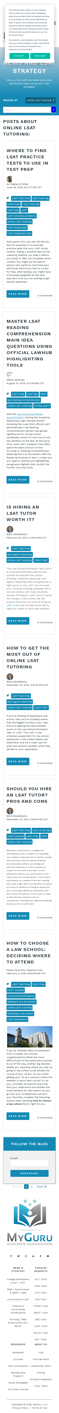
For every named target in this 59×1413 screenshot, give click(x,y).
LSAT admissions (17, 1019)
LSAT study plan (17, 227)
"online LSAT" (42, 405)
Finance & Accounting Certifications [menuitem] (18, 1309)
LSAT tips (13, 210)
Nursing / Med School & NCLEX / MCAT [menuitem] (18, 1323)
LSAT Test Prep (21, 198)
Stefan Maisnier (16, 379)
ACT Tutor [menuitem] (41, 1279)
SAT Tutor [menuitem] (41, 1339)
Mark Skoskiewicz (17, 534)
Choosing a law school (20, 1013)
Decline (40, 56)
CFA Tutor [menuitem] (41, 1292)
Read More (18, 293)
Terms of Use (39, 1407)
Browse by (10, 100)
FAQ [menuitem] (41, 1352)
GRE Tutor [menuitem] (41, 1319)
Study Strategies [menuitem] (18, 1382)
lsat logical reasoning (19, 554)
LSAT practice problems (21, 215)
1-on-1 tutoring (30, 204)
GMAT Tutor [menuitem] (41, 1312)
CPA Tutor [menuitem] (41, 1299)
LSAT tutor (13, 605)
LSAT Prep (13, 204)
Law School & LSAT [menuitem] (18, 1299)
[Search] (53, 110)
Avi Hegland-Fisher (18, 184)
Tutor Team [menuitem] (41, 1386)
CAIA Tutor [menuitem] (40, 1286)
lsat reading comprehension (23, 400)
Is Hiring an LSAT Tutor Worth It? (23, 513)
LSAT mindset (15, 990)
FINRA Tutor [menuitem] (41, 1306)
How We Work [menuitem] (41, 1359)
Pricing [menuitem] (41, 1372)
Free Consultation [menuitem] (18, 1366)
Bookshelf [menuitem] (18, 1352)
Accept (19, 56)
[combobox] (26, 110)
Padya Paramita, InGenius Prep (25, 970)
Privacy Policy (20, 1407)
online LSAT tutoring (19, 221)
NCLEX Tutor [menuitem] (41, 1332)
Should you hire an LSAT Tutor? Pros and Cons (29, 795)
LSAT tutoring (40, 198)
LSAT (24, 210)
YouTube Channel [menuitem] (18, 1389)
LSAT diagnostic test (19, 233)
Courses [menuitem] (18, 1359)
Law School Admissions (21, 995)
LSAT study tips (41, 830)
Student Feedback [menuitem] (41, 1379)
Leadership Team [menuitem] (41, 1366)
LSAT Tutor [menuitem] (41, 1326)
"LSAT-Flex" (41, 560)
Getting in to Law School (21, 1001)
